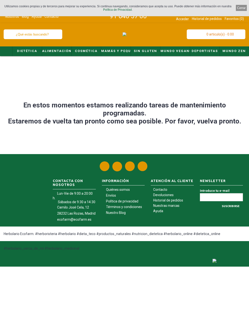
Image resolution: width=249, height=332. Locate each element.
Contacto (160, 190)
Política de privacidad (122, 201)
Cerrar (241, 8)
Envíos (111, 195)
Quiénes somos (118, 190)
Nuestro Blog (116, 213)
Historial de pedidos (168, 200)
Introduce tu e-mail (215, 190)
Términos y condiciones (124, 207)
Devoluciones (163, 195)
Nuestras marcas (166, 206)
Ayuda (158, 211)
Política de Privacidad (117, 9)
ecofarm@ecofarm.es (74, 219)
